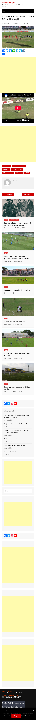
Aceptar (16, 716)
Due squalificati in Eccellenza (14, 322)
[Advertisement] (18, 75)
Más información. (26, 716)
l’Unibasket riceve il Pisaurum (12, 439)
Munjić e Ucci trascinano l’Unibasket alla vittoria (18, 424)
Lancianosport (9, 2)
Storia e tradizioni (14, 219)
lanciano (6, 169)
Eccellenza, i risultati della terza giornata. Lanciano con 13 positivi (16, 431)
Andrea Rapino (9, 227)
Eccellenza (7, 166)
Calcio (26, 23)
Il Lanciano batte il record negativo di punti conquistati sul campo (16, 416)
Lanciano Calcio (8, 172)
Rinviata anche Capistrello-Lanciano (17, 290)
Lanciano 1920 (18, 169)
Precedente (9, 194)
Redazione (6, 23)
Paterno (19, 172)
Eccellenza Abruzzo (19, 166)
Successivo (27, 194)
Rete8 (27, 172)
